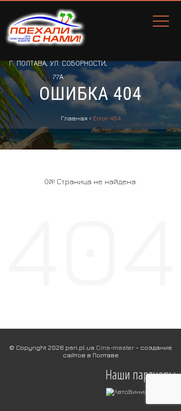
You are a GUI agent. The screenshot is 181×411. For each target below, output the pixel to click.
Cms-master (115, 347)
